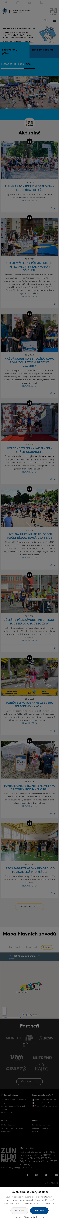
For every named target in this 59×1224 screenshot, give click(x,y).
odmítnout (39, 1217)
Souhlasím (39, 1211)
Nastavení (19, 1211)
